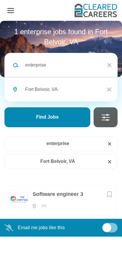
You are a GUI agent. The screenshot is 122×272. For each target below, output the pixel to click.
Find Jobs (47, 117)
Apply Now (61, 102)
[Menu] (10, 10)
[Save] (109, 194)
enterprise (57, 143)
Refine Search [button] (106, 117)
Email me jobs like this (41, 227)
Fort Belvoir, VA (57, 161)
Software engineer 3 (58, 194)
